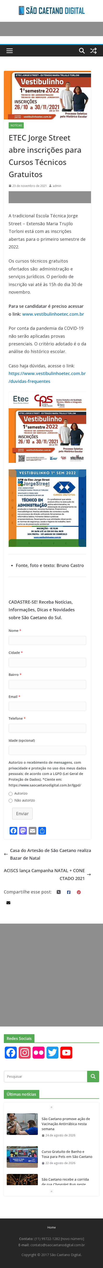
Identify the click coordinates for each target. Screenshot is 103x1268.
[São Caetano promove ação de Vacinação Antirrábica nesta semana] (22, 1124)
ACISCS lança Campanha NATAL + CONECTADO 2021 (44, 874)
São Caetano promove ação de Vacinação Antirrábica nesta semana (66, 1124)
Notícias (16, 125)
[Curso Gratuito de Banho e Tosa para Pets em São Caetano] (22, 1157)
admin (57, 186)
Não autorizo (24, 800)
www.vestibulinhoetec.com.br (53, 314)
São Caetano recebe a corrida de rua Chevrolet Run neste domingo (65, 1184)
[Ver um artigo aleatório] (93, 50)
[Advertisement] (56, 197)
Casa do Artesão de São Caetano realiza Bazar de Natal (50, 854)
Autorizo (21, 793)
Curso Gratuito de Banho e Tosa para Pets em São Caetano (67, 1154)
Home (51, 1227)
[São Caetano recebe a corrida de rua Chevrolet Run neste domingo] (22, 1184)
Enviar (22, 813)
